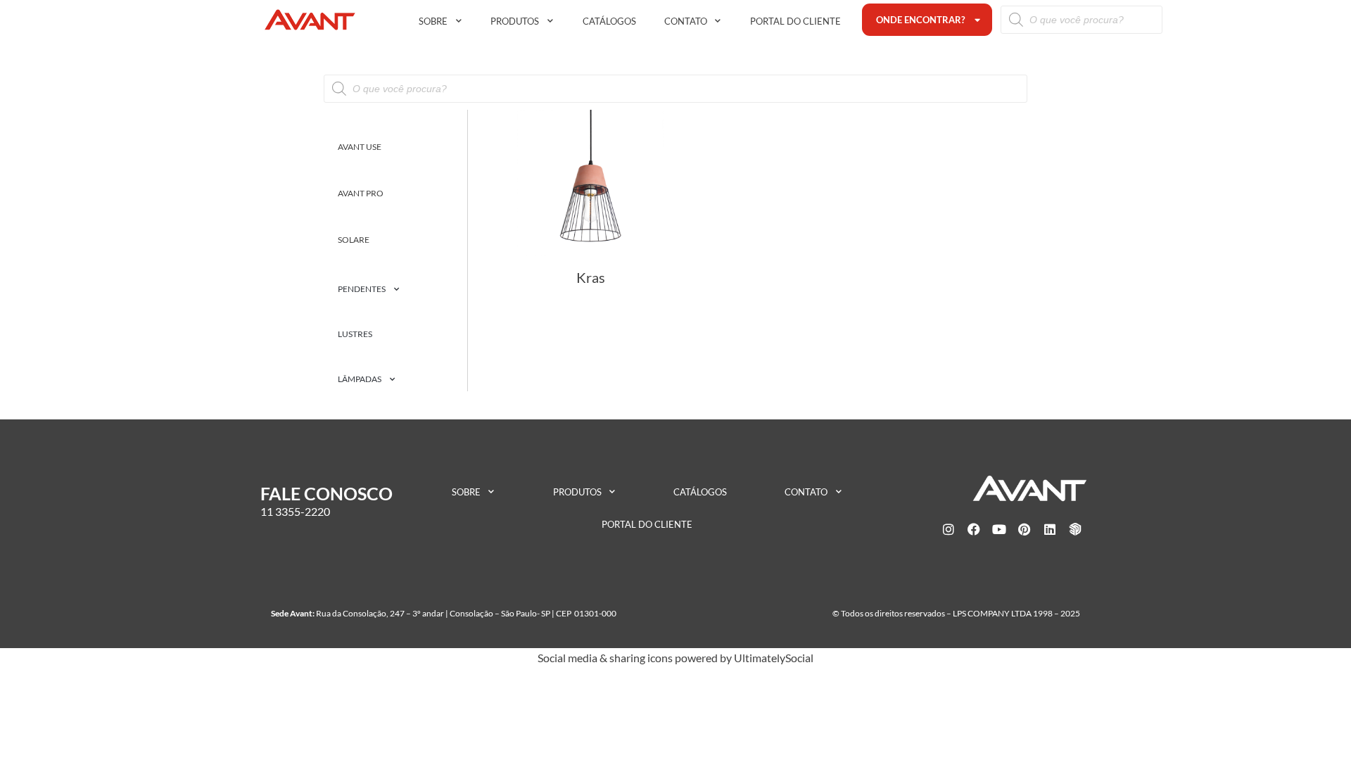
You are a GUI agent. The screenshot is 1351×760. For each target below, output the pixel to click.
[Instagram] (948, 529)
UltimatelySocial (773, 657)
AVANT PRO (360, 193)
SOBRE (433, 21)
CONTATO (685, 21)
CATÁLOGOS (609, 21)
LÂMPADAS (359, 379)
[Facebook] (974, 529)
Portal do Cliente (795, 21)
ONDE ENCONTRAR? (920, 19)
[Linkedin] (1050, 529)
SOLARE (353, 239)
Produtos (514, 21)
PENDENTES (362, 289)
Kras (590, 277)
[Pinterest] (1024, 529)
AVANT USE (359, 146)
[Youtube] (999, 529)
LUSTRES (355, 334)
